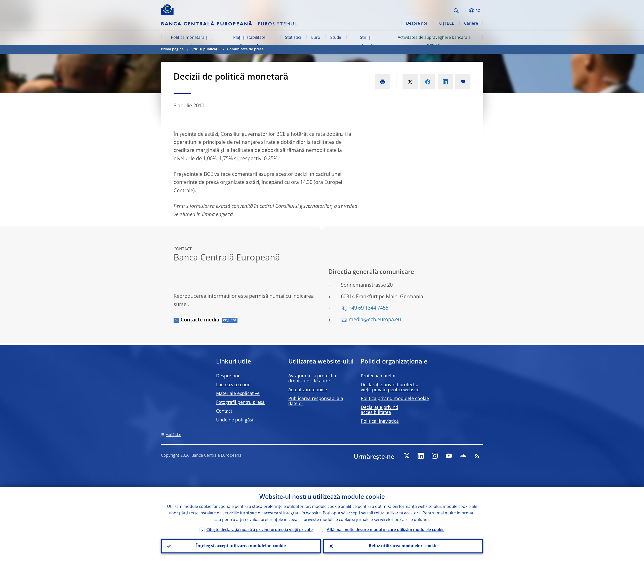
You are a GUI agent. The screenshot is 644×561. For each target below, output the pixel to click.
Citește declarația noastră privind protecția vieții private (259, 530)
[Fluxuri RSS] (477, 456)
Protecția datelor (378, 376)
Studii (335, 38)
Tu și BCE (445, 24)
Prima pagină (172, 49)
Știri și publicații (365, 42)
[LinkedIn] (421, 456)
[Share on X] (410, 81)
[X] (406, 456)
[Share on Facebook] (427, 81)
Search (456, 10)
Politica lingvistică (380, 421)
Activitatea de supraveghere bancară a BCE (434, 42)
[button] (465, 11)
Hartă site (173, 435)
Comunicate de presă (245, 49)
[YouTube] (449, 456)
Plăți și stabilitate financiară (249, 42)
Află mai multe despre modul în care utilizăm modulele (386, 530)
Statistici (293, 38)
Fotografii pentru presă (240, 402)
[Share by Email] (462, 81)
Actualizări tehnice (307, 390)
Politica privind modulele (395, 399)
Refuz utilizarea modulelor (403, 546)
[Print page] (382, 81)
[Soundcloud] (463, 456)
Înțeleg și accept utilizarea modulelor (241, 546)
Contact (224, 411)
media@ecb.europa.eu (375, 319)
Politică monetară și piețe (190, 42)
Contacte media (200, 320)
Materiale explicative (238, 393)
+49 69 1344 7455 (368, 308)
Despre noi (416, 24)
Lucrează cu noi (232, 385)
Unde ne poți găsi (234, 420)
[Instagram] (435, 456)
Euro (315, 38)
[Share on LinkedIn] (445, 81)
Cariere (471, 24)
